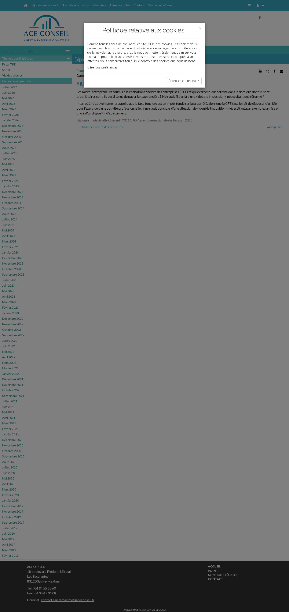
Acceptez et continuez (184, 81)
